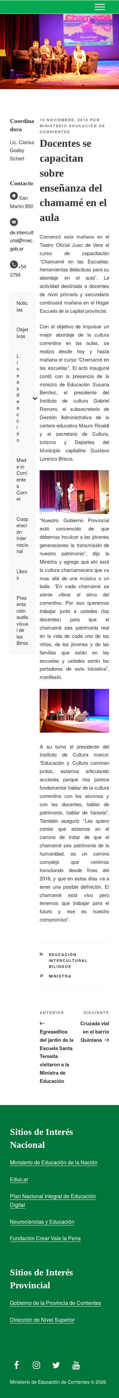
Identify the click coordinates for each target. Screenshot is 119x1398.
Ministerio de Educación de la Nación (54, 1162)
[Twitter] (56, 1363)
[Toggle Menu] (100, 7)
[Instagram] (36, 1363)
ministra (60, 976)
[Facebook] (16, 1363)
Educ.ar (19, 1179)
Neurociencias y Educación (42, 1221)
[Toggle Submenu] (34, 398)
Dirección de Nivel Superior (42, 1319)
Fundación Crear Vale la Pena (45, 1238)
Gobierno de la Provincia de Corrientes (55, 1303)
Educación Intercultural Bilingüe (68, 960)
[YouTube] (76, 1363)
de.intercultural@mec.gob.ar (22, 240)
